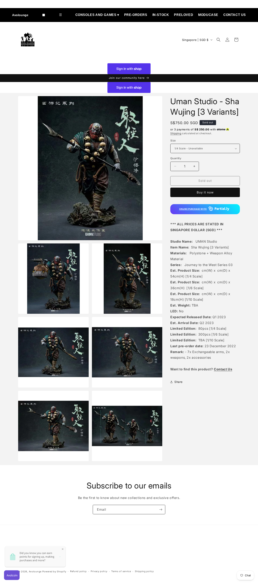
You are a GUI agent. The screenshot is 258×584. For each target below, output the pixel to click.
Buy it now (205, 192)
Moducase (208, 15)
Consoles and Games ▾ (97, 15)
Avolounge (20, 15)
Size (173, 140)
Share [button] (178, 381)
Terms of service (121, 571)
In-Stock (160, 15)
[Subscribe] (160, 509)
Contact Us (234, 15)
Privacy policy (99, 571)
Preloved (183, 15)
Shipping (175, 133)
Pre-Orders (135, 15)
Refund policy (78, 571)
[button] (218, 39)
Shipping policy (144, 571)
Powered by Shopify (54, 571)
